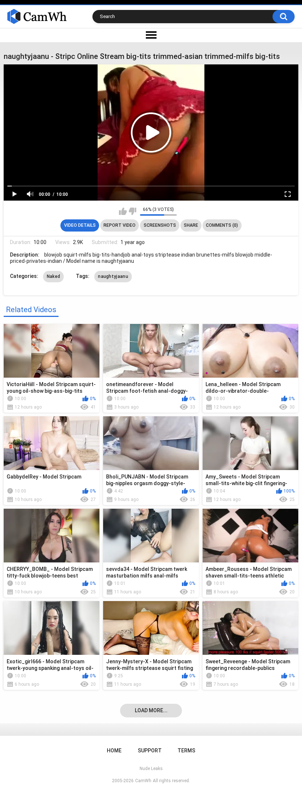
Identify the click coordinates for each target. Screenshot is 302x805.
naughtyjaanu (113, 276)
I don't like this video (132, 211)
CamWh (143, 780)
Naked (53, 276)
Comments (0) (222, 225)
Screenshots (160, 225)
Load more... (151, 710)
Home (114, 750)
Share (191, 225)
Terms (186, 750)
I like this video (123, 211)
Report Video (119, 225)
